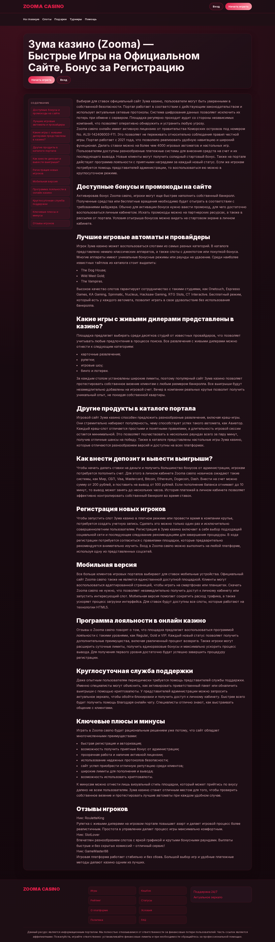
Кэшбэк (146, 890)
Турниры (76, 19)
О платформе (99, 910)
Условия (146, 910)
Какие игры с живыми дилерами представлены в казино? (49, 136)
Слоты (47, 19)
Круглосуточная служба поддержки (48, 202)
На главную (31, 19)
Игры (94, 890)
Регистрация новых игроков (45, 171)
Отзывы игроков (43, 223)
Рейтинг (96, 900)
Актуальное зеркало (208, 897)
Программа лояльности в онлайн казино (49, 191)
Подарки (60, 19)
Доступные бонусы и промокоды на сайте (46, 111)
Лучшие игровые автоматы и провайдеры (49, 122)
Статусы (146, 900)
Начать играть (238, 6)
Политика (97, 919)
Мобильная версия (45, 181)
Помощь (91, 19)
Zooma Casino (43, 6)
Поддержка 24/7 (205, 891)
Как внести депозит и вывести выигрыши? (47, 160)
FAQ (143, 919)
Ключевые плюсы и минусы (45, 213)
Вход (216, 6)
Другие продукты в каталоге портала (45, 149)
